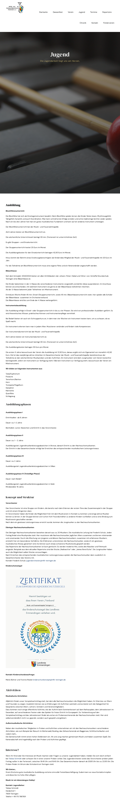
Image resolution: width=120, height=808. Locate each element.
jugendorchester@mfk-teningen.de (41, 560)
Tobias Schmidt (15, 758)
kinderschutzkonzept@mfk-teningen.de (49, 680)
